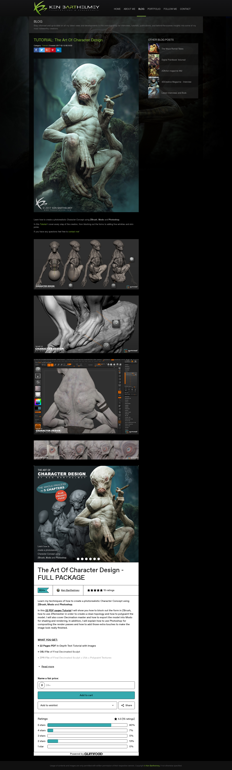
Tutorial (45, 45)
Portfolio (154, 8)
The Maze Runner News (173, 48)
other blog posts (161, 39)
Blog (141, 8)
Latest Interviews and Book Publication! (174, 94)
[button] (36, 50)
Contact (185, 8)
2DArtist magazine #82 (172, 70)
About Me (129, 8)
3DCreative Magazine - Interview (176, 81)
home (117, 8)
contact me (73, 231)
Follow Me (170, 8)
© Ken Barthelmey (152, 765)
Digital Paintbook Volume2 (174, 59)
